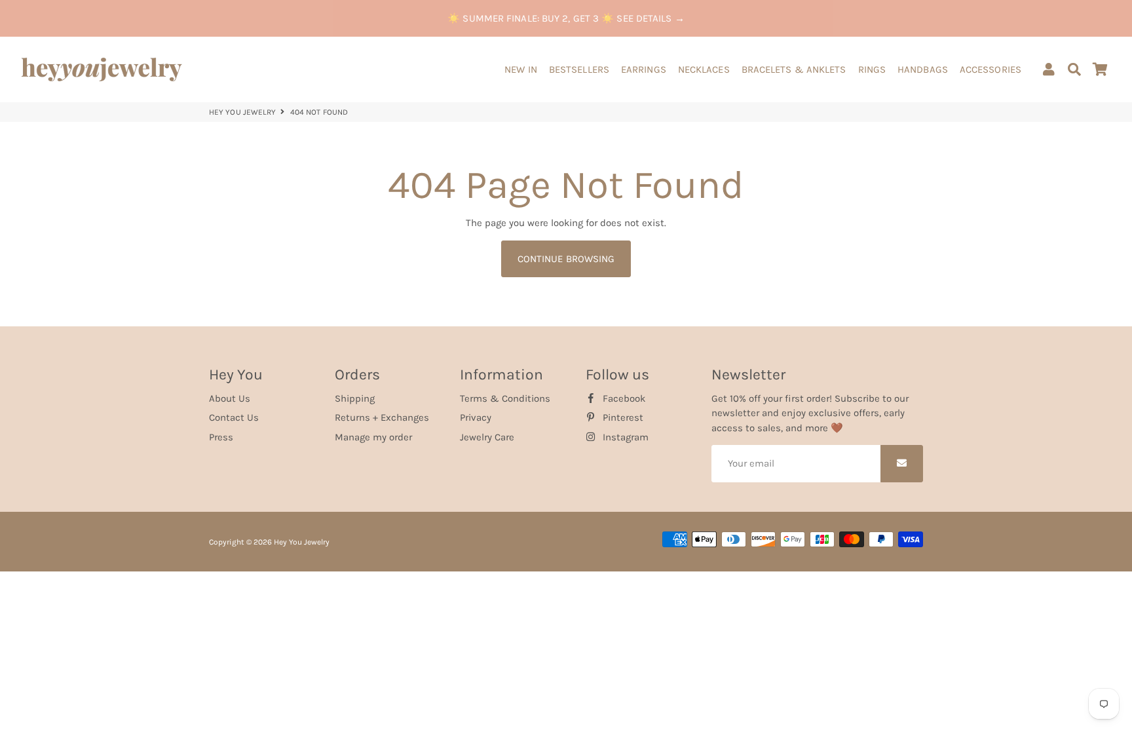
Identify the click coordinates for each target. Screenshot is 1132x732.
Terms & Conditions (505, 398)
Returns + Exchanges (382, 417)
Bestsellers (579, 69)
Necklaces (704, 69)
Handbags (922, 69)
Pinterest (621, 417)
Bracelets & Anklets (794, 69)
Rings (872, 69)
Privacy (475, 417)
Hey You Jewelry (242, 112)
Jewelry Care (487, 437)
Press (221, 437)
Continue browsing (566, 259)
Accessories (990, 69)
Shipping (355, 398)
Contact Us (234, 417)
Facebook (622, 398)
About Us (229, 398)
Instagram (624, 437)
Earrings (643, 69)
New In (520, 69)
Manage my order (373, 437)
